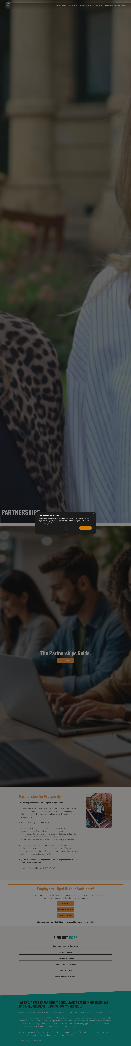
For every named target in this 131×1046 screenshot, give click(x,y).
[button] (44, 528)
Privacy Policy (47, 524)
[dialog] (65, 523)
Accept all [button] (85, 528)
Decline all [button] (71, 528)
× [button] (93, 513)
